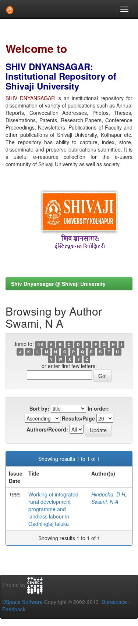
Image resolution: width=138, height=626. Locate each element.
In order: (98, 408)
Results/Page (78, 418)
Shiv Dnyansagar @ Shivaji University (58, 283)
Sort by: (39, 408)
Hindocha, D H (108, 494)
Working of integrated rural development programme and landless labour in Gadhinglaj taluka (53, 509)
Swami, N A (104, 501)
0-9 (40, 344)
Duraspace (114, 601)
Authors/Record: (47, 429)
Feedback (13, 609)
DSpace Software (22, 601)
